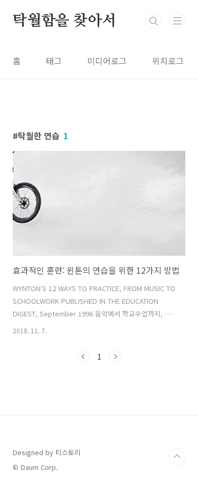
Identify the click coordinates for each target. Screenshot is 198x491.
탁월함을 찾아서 (64, 21)
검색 (154, 21)
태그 (54, 60)
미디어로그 (107, 60)
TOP (176, 456)
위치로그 (168, 60)
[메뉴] (177, 20)
